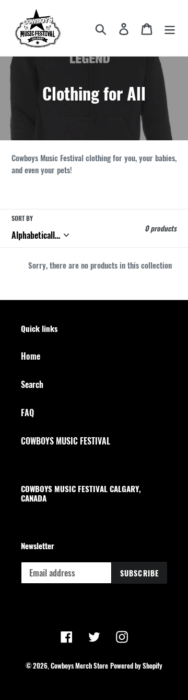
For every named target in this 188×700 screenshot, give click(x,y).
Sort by (22, 218)
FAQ (27, 412)
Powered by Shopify (136, 665)
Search (32, 384)
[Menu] (169, 28)
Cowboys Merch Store (79, 665)
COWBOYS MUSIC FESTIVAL (65, 441)
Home (30, 356)
